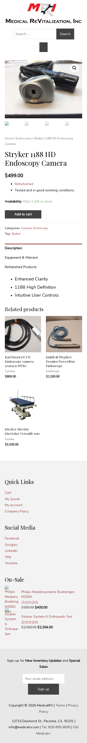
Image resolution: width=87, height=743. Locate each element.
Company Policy (17, 511)
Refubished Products (21, 267)
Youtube (11, 563)
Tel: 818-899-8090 (56, 727)
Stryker (16, 234)
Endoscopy (23, 138)
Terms (60, 705)
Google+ (11, 544)
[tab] (43, 248)
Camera (26, 228)
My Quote (12, 499)
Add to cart (23, 214)
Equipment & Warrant (21, 257)
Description (13, 248)
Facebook (12, 538)
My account (13, 505)
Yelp (8, 557)
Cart (8, 492)
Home (9, 138)
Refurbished (24, 184)
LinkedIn (11, 550)
